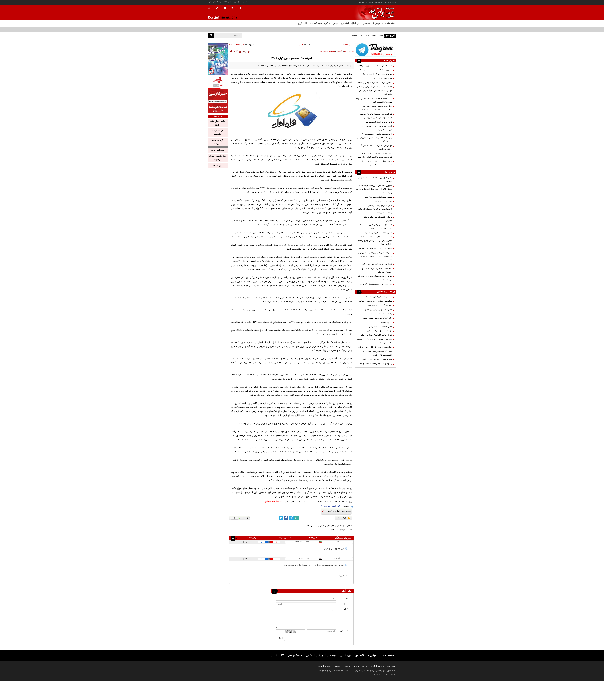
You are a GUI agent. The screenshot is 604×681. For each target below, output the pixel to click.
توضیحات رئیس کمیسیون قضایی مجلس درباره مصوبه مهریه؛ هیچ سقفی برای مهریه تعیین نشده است (375, 256)
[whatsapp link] (296, 518)
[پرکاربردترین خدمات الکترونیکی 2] (218, 59)
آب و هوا (212, 1)
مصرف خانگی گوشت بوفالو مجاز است (378, 197)
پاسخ (245, 542)
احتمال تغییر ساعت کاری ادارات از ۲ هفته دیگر (374, 248)
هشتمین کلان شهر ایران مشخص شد (378, 297)
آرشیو (373, 666)
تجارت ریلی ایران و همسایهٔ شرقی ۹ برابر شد (376, 284)
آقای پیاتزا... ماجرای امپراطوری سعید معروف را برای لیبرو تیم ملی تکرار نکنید (375, 226)
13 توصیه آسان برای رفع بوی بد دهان (378, 309)
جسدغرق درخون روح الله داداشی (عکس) (377, 359)
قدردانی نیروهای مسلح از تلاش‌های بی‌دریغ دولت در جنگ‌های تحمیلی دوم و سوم (376, 116)
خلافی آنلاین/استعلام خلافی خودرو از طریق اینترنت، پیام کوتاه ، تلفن (376, 353)
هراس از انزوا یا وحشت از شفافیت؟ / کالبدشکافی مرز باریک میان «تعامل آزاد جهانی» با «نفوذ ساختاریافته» (375, 209)
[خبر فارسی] (218, 94)
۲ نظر (301, 44)
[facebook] (240, 8)
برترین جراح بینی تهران (217, 123)
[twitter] (216, 8)
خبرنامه (219, 1)
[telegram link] (291, 518)
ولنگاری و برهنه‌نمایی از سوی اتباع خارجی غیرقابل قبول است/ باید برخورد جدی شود (377, 108)
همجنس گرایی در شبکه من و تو (380, 305)
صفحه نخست (388, 23)
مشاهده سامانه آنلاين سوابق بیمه (379, 314)
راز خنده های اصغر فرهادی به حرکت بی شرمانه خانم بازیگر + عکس (374, 341)
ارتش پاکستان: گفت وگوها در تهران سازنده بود (374, 65)
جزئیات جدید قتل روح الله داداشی (379, 330)
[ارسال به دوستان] (234, 51)
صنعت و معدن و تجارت (327, 51)
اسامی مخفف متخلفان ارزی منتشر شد (378, 232)
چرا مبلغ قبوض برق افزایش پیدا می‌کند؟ (377, 74)
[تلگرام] (375, 50)
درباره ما (234, 1)
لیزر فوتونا (217, 165)
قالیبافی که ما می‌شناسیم (383, 78)
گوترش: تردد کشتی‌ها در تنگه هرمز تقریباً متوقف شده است (376, 147)
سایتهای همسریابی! (384, 322)
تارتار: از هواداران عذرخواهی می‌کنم (379, 122)
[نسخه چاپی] (230, 51)
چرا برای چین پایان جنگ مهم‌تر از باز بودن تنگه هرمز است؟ (375, 278)
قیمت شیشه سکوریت (217, 132)
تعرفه (340, 506)
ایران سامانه (378, 674)
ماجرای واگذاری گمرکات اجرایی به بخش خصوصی (377, 219)
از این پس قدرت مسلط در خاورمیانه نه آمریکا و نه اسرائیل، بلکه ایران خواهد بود (375, 163)
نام (347, 598)
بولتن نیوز (347, 74)
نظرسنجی (347, 666)
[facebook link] (286, 518)
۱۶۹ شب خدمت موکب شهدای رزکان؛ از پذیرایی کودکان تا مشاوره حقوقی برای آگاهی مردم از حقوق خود (374, 91)
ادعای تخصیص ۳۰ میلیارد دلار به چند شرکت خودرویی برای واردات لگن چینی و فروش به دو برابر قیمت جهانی (375, 241)
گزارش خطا (342, 517)
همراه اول (327, 506)
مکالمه (334, 506)
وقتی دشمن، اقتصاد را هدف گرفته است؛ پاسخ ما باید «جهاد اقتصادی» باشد (374, 100)
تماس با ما (243, 1)
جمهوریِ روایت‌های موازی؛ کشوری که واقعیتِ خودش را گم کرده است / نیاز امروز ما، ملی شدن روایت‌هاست (374, 189)
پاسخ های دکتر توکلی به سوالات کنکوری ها (376, 363)
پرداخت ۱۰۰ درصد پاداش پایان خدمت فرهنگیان (375, 347)
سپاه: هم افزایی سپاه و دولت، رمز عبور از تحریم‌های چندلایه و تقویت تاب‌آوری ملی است (375, 155)
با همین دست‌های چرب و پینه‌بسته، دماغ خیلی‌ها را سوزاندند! (377, 270)
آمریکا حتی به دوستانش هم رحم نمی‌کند (377, 264)
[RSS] (210, 8)
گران (320, 506)
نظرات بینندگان (342, 538)
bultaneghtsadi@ (273, 502)
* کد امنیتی (344, 631)
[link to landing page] (380, 12)
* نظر (346, 609)
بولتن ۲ (376, 23)
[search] (211, 35)
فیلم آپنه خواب (217, 150)
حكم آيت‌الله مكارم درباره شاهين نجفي (377, 318)
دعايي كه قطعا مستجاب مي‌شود (380, 326)
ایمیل (346, 603)
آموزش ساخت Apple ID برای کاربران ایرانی (376, 335)
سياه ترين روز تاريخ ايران (383, 201)
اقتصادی (339, 51)
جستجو (364, 666)
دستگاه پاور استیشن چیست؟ (372, 35)
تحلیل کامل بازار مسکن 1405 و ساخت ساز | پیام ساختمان (374, 179)
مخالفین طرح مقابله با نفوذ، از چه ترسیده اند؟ (375, 82)
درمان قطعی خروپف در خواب (217, 157)
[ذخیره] (237, 51)
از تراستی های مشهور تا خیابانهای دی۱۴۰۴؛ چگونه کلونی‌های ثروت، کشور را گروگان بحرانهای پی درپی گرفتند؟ (374, 138)
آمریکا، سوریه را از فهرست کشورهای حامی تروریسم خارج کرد (376, 128)
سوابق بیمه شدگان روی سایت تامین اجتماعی (375, 301)
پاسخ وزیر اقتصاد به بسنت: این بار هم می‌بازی (375, 70)
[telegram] (225, 8)
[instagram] (232, 8)
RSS (320, 666)
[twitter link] (281, 518)
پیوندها (226, 1)
